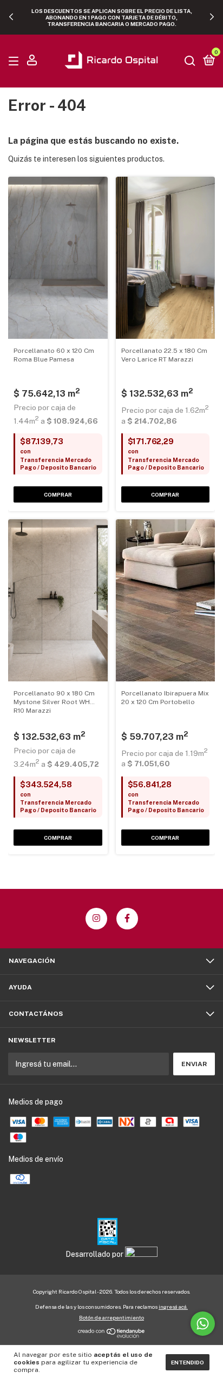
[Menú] (15, 61)
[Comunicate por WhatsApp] (203, 1323)
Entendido (187, 1362)
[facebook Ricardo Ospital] (127, 918)
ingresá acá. (173, 1306)
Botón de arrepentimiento (111, 1317)
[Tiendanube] (112, 1335)
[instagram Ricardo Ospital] (96, 918)
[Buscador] (190, 61)
